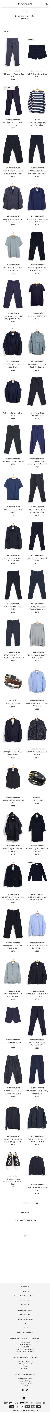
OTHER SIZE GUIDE (25, 1300)
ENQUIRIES (25, 1304)
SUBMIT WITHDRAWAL (25, 1332)
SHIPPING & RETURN (25, 1310)
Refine (6, 31)
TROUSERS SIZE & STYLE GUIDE (25, 1296)
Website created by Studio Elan (25, 1410)
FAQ (25, 1324)
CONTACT (25, 1328)
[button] (13, 1203)
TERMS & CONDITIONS (25, 1319)
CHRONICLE (25, 1291)
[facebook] (23, 1390)
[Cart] (47, 3)
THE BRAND (25, 1287)
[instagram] (26, 1390)
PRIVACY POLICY (25, 1315)
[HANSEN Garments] (25, 3)
